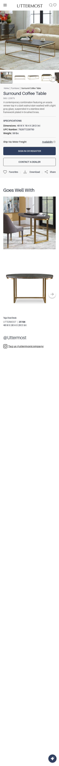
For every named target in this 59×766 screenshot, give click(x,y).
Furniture (15, 88)
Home (6, 88)
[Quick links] (52, 758)
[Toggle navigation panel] (5, 5)
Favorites (13, 172)
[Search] (50, 5)
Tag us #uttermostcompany (26, 346)
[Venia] (29, 5)
